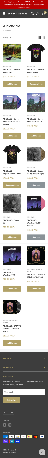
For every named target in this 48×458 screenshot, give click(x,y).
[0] (43, 13)
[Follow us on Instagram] (9, 425)
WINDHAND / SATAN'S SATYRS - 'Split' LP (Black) (12, 328)
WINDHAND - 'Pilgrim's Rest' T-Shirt (12, 172)
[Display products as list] (44, 37)
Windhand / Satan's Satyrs (34, 270)
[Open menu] (4, 13)
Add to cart (12, 84)
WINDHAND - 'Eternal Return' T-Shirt (35, 71)
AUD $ (6, 412)
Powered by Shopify (9, 452)
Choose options (36, 84)
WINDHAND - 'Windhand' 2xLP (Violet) (34, 223)
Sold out (36, 185)
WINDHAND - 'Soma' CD (11, 221)
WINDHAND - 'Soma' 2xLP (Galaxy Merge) (35, 172)
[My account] (37, 13)
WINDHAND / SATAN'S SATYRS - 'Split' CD (36, 276)
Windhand (7, 66)
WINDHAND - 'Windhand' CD (9, 273)
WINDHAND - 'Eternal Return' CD (11, 71)
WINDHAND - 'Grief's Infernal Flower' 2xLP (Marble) (11, 121)
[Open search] (32, 13)
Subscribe (11, 400)
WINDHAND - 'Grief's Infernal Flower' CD (35, 120)
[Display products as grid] (40, 37)
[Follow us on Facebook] (4, 425)
